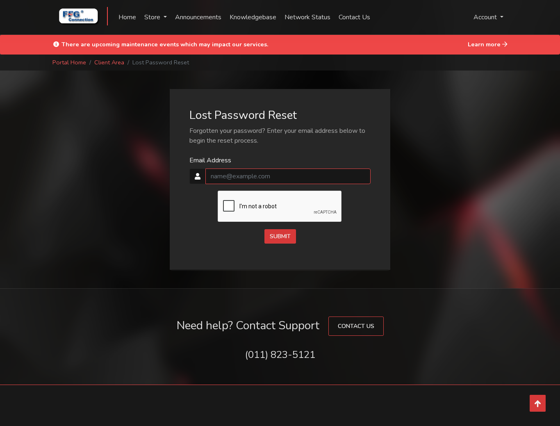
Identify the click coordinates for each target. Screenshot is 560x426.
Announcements (198, 17)
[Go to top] (538, 403)
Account (486, 17)
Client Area (109, 62)
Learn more (485, 44)
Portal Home (69, 62)
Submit (280, 236)
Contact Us (354, 17)
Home (127, 17)
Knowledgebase (253, 17)
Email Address (210, 160)
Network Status (307, 17)
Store (153, 17)
